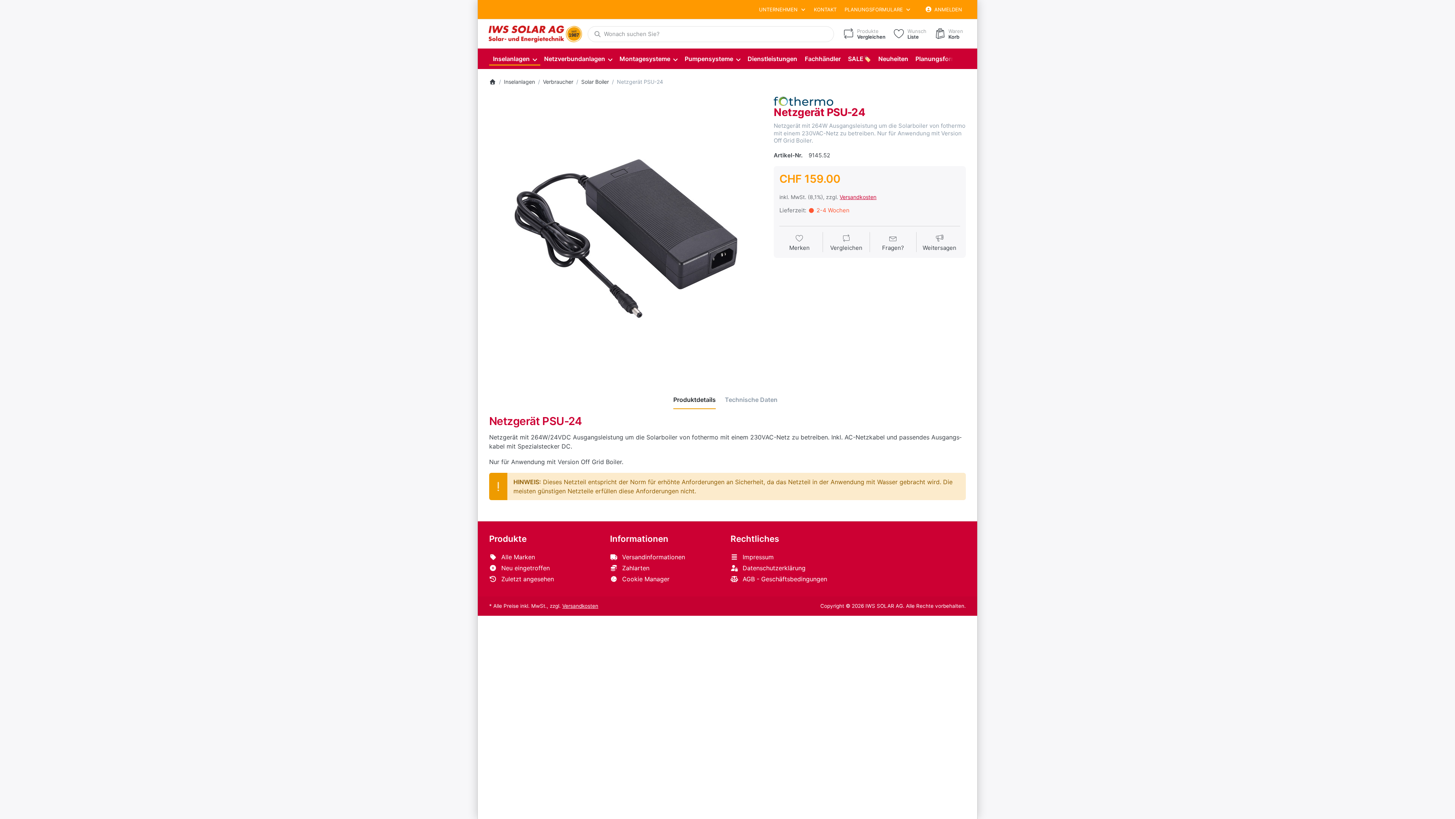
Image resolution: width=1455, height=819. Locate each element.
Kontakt (825, 9)
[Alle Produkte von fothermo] (803, 100)
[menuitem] (514, 59)
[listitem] (626, 233)
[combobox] (711, 34)
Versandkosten (858, 197)
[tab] (694, 399)
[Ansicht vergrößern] (626, 233)
